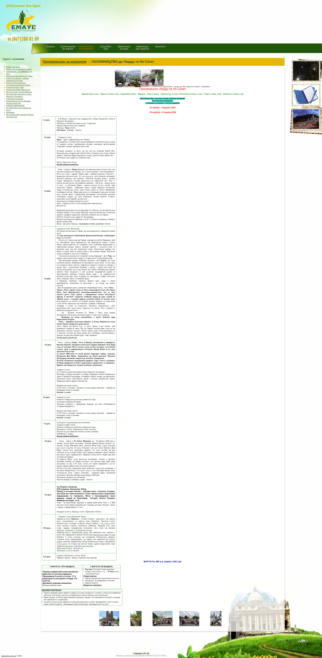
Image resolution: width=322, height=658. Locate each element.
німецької (60, 530)
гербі (113, 535)
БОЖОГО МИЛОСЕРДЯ (15, 106)
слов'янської (80, 530)
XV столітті (62, 544)
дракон (85, 532)
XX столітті (105, 523)
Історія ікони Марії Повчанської (18, 90)
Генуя (8, 110)
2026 (20, 656)
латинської (69, 530)
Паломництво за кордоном (64, 61)
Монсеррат (10, 112)
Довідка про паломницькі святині (18, 69)
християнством (87, 546)
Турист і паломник (13, 67)
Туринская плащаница (14, 99)
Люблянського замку (101, 535)
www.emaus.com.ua (8, 656)
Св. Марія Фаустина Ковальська (18, 108)
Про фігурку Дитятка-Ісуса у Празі (19, 76)
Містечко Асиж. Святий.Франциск (19, 92)
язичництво (68, 546)
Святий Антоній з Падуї (15, 87)
